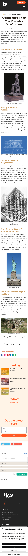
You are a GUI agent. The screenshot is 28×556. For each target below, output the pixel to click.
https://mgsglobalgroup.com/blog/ (10, 344)
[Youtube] (8, 355)
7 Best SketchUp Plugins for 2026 (17, 389)
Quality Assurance (6, 519)
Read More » (12, 370)
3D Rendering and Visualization (10, 514)
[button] (24, 6)
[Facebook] (2, 355)
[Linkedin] (11, 355)
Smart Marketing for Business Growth (18, 379)
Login (26, 453)
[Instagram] (5, 355)
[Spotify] (14, 355)
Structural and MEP (7, 517)
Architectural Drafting (7, 512)
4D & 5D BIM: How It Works (17, 369)
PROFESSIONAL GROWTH (14, 14)
